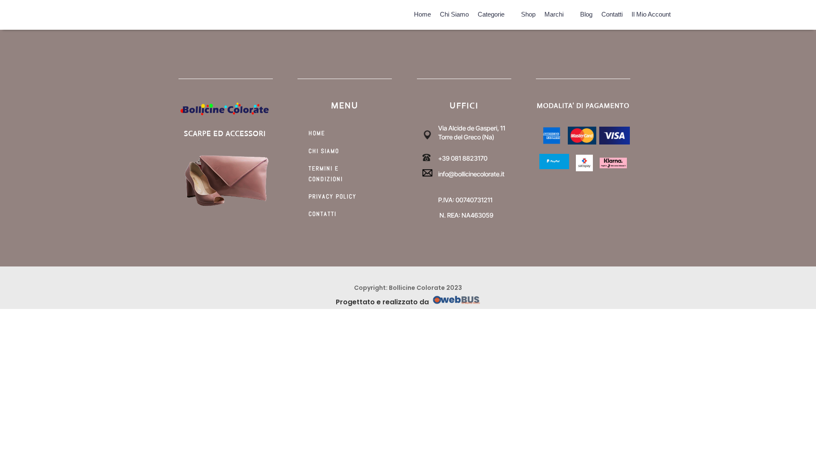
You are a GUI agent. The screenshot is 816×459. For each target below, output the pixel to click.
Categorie (491, 13)
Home (422, 13)
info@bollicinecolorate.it (471, 174)
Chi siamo (454, 13)
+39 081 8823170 (462, 158)
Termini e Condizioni (326, 173)
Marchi (554, 13)
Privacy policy (333, 196)
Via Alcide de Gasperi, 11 (471, 128)
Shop (528, 13)
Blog (586, 13)
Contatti (612, 13)
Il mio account (651, 13)
